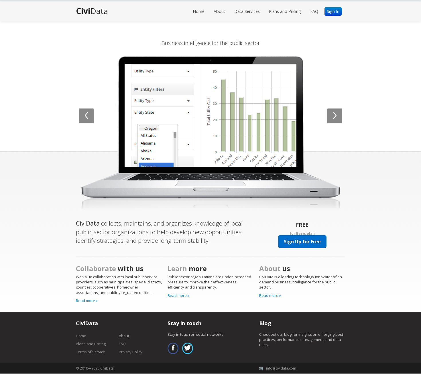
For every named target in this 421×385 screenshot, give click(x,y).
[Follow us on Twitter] (187, 348)
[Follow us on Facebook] (173, 348)
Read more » (87, 300)
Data (92, 10)
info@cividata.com (281, 368)
